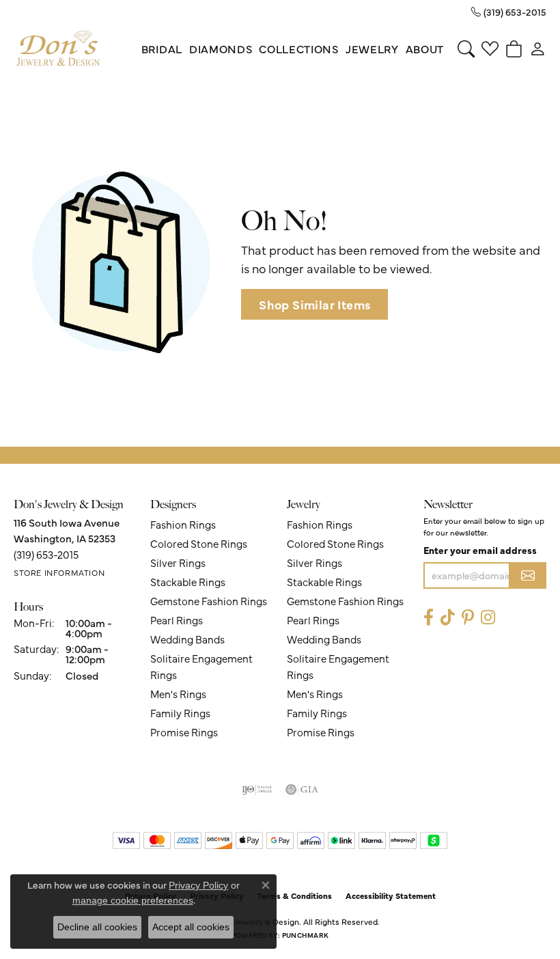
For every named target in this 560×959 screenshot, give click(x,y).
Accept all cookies (190, 926)
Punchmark (305, 935)
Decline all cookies (97, 926)
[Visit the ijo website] (257, 789)
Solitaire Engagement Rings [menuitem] (201, 666)
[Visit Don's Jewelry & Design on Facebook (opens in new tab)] (428, 617)
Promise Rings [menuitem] (184, 732)
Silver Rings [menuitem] (178, 562)
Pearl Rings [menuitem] (176, 620)
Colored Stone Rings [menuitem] (198, 543)
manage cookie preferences (132, 900)
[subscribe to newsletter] (527, 575)
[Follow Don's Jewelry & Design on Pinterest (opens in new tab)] (468, 617)
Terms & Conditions (294, 895)
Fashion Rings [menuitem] (183, 524)
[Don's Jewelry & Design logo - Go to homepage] (58, 48)
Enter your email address (480, 550)
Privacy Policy (198, 885)
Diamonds (220, 48)
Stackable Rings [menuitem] (187, 581)
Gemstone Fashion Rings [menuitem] (208, 601)
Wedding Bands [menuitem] (187, 639)
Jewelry (372, 48)
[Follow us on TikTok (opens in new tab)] (447, 617)
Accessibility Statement (391, 895)
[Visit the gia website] (301, 789)
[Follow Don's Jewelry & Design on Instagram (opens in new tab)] (488, 617)
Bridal (161, 48)
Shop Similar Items (314, 304)
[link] (508, 11)
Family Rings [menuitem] (180, 713)
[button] (466, 48)
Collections (298, 48)
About (425, 48)
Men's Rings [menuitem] (178, 693)
